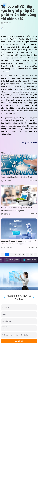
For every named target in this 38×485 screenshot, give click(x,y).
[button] (27, 254)
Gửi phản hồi (19, 341)
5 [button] (23, 254)
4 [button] (19, 254)
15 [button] (31, 254)
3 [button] (15, 254)
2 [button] (11, 254)
